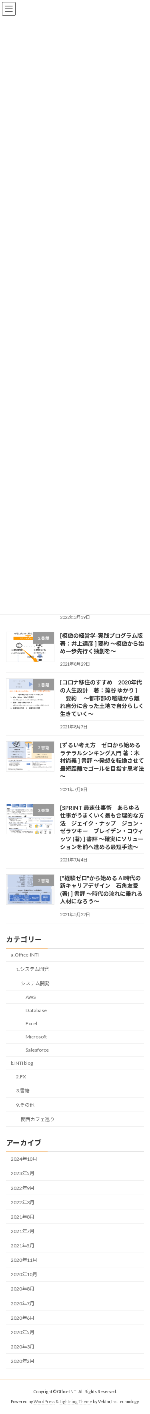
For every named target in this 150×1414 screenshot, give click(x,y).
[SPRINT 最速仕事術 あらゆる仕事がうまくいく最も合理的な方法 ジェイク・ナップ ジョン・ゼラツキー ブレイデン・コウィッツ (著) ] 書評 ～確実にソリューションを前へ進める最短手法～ (102, 827)
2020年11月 (24, 1260)
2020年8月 (22, 1289)
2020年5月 (22, 1332)
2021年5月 (22, 1246)
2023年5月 (22, 1174)
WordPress (44, 1401)
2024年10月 (24, 1159)
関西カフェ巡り (37, 1119)
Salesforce (37, 1050)
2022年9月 (22, 1188)
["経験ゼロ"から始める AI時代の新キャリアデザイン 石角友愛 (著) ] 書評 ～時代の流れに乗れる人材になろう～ (101, 890)
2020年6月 (22, 1318)
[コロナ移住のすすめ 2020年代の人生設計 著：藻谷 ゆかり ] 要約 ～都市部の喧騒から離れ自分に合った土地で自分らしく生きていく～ (102, 698)
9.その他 (25, 1105)
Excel (31, 1023)
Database (36, 1010)
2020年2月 (22, 1361)
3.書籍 (23, 1091)
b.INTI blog (22, 1063)
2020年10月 (24, 1275)
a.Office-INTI (25, 955)
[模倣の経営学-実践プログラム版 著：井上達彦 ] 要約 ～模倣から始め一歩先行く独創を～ (104, 643)
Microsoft (36, 1037)
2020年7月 (22, 1304)
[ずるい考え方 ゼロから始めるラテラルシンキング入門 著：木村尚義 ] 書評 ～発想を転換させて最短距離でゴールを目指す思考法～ (102, 761)
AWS (31, 997)
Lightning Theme (76, 1401)
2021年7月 (22, 1231)
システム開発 (35, 983)
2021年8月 (22, 1217)
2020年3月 (22, 1347)
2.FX (21, 1077)
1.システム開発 (32, 969)
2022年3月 (22, 1202)
